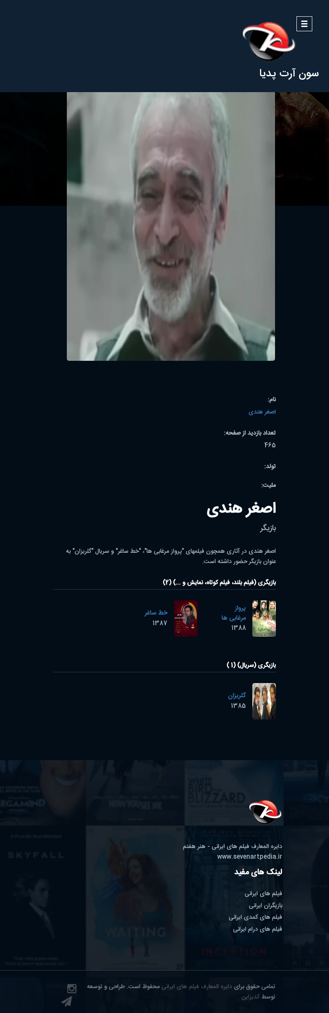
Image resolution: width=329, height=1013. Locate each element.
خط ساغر (156, 613)
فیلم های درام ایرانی (257, 929)
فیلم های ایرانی (263, 894)
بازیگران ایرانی (265, 906)
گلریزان (237, 695)
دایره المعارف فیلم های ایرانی (197, 987)
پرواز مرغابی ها (233, 613)
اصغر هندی (262, 412)
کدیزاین (251, 997)
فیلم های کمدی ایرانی (255, 917)
